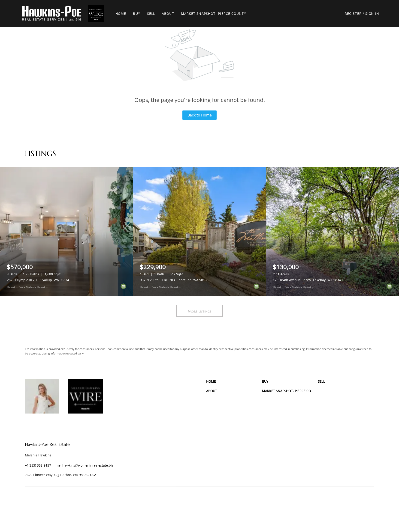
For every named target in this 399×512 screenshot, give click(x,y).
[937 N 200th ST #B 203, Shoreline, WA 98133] (199, 231)
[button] (51, 13)
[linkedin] (29, 425)
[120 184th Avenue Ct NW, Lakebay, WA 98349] (332, 231)
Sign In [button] (372, 13)
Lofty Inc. (46, 498)
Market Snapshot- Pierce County (213, 13)
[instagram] (42, 425)
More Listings (199, 311)
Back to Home (199, 115)
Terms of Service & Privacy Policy (248, 498)
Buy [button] (136, 13)
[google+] (67, 425)
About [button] (168, 13)
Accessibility (366, 498)
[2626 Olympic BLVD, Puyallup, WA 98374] (66, 231)
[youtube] (55, 425)
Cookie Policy (280, 498)
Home (120, 13)
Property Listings (331, 498)
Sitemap (350, 498)
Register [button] (353, 13)
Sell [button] (151, 13)
